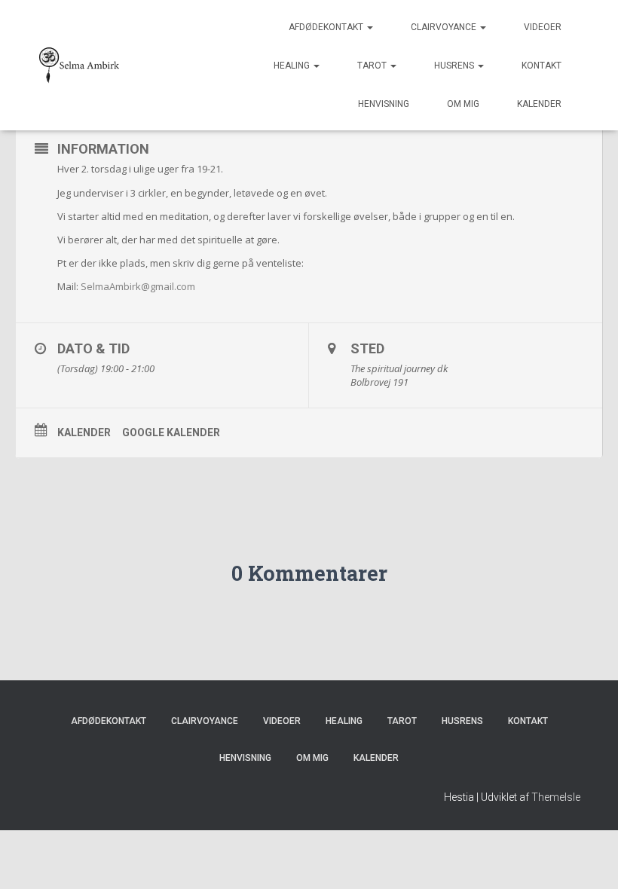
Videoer (542, 27)
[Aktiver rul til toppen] (588, 859)
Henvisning (383, 104)
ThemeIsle (555, 797)
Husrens (455, 65)
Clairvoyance (445, 27)
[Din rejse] (79, 65)
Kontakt (541, 65)
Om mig (463, 104)
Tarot (373, 65)
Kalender (539, 104)
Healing (293, 65)
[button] (369, 27)
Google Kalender (171, 432)
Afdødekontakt (327, 27)
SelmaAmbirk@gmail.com (138, 286)
